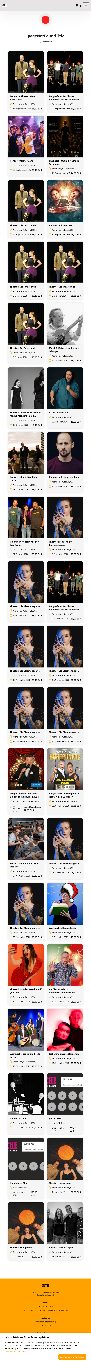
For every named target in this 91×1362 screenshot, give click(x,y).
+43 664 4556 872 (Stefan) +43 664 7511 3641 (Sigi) (45, 1310)
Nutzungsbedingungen (15, 1351)
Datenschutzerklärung (45, 1322)
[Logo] (4, 5)
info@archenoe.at (46, 1306)
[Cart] (76, 5)
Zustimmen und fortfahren (72, 1357)
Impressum (45, 1326)
